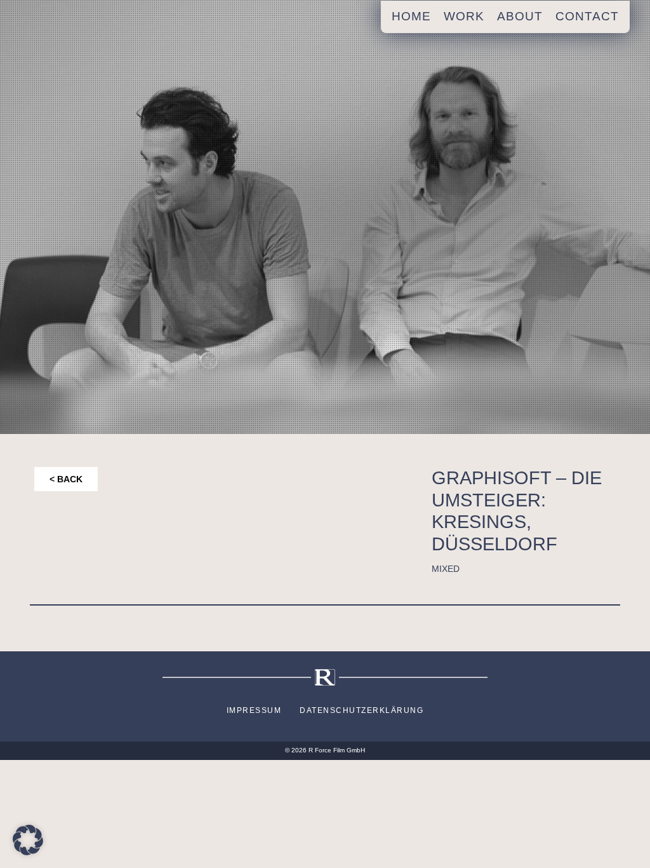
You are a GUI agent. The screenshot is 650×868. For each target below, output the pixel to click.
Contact (587, 16)
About (520, 16)
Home (411, 16)
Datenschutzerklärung (361, 710)
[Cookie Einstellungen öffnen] (28, 839)
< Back (66, 479)
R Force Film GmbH (336, 750)
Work (464, 16)
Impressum (254, 710)
